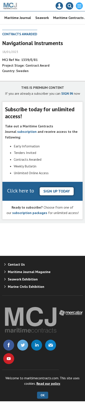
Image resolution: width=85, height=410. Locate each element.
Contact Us (16, 264)
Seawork (42, 17)
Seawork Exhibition (23, 279)
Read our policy (48, 383)
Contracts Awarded (19, 34)
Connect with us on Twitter (22, 345)
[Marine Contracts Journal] (10, 8)
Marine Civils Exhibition (26, 286)
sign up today (56, 191)
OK (43, 395)
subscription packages (29, 213)
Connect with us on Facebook (8, 345)
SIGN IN (67, 93)
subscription (27, 131)
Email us (50, 345)
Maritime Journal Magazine (29, 272)
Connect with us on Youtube (8, 358)
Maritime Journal (17, 17)
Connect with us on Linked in (36, 345)
